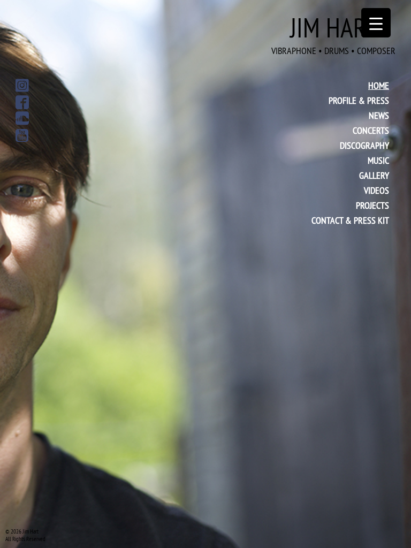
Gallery (374, 175)
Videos (376, 190)
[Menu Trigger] (376, 22)
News (379, 115)
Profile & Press (359, 100)
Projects (372, 205)
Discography (364, 145)
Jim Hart (333, 34)
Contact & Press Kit (350, 220)
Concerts (371, 130)
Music (378, 160)
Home (378, 85)
